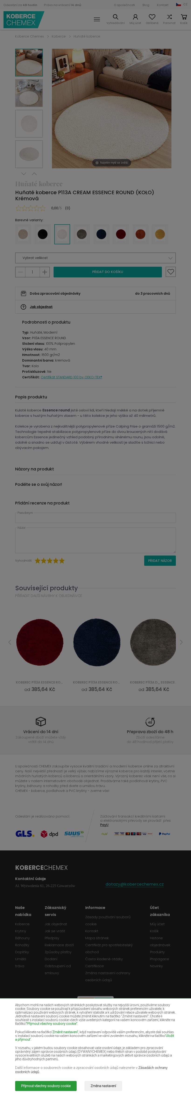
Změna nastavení (103, 1086)
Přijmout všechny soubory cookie (46, 1086)
